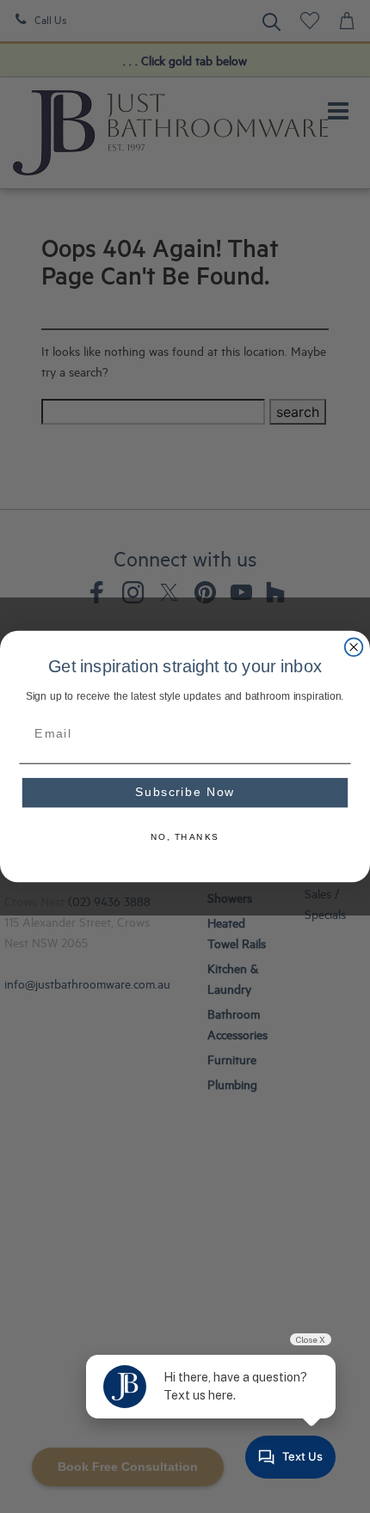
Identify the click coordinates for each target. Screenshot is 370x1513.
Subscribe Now (185, 793)
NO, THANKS (185, 837)
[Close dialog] (354, 647)
